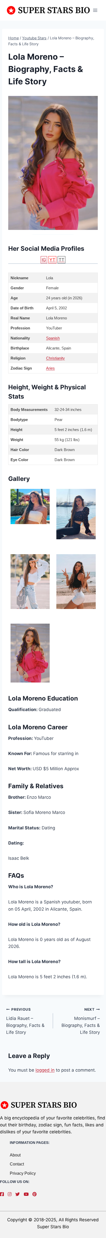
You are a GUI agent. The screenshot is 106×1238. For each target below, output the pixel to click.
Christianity (55, 358)
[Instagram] (11, 1194)
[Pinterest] (35, 1194)
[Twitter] (18, 1194)
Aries (50, 368)
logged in (45, 1070)
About (15, 1155)
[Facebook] (3, 1194)
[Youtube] (27, 1194)
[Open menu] (95, 10)
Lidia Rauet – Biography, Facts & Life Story (25, 1021)
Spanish (53, 338)
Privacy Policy (23, 1173)
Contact (17, 1164)
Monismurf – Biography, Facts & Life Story (80, 1021)
